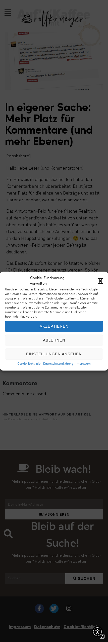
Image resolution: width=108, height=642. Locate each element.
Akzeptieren (54, 326)
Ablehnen (54, 340)
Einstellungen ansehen (54, 354)
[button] (100, 281)
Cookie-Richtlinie (29, 363)
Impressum (83, 363)
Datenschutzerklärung (58, 363)
